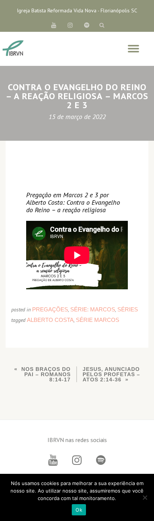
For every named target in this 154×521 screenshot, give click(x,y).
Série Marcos (97, 320)
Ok (79, 510)
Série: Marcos (92, 309)
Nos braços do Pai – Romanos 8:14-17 (46, 374)
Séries (127, 309)
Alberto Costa (50, 320)
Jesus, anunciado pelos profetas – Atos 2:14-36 (111, 374)
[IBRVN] (13, 49)
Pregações (50, 309)
